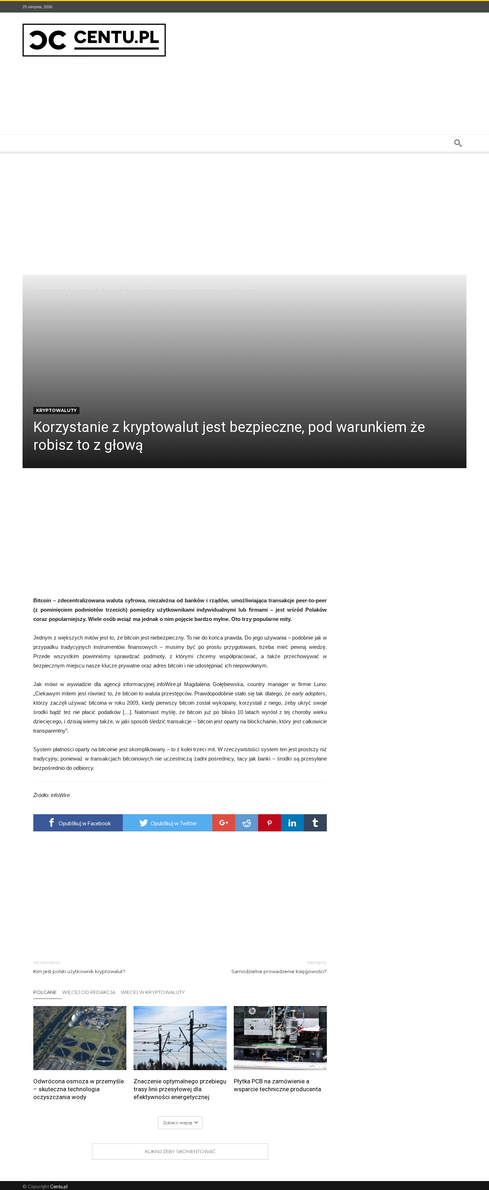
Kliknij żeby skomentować (180, 1151)
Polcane (45, 992)
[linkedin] (292, 822)
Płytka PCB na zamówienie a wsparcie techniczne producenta (277, 1085)
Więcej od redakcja (88, 992)
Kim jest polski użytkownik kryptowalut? (79, 967)
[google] (223, 822)
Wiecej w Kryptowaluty (153, 992)
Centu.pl (59, 1186)
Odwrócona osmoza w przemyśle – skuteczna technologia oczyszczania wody (78, 1089)
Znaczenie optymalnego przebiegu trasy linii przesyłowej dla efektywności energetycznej (180, 1089)
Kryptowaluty (84, 288)
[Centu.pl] (94, 23)
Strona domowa (48, 288)
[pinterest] (269, 822)
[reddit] (246, 822)
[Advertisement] (336, 73)
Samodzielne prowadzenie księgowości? (279, 967)
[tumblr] (315, 822)
